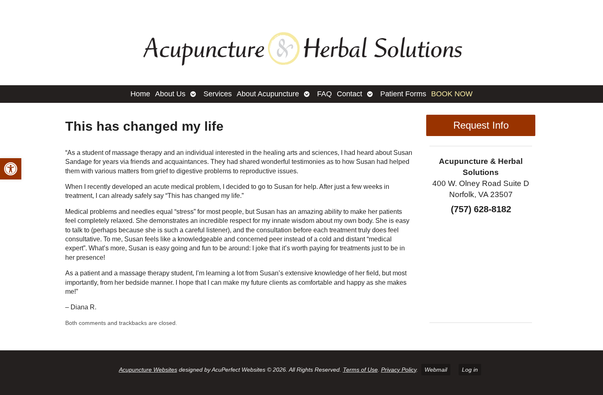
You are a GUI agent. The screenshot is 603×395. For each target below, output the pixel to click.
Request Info (481, 125)
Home (140, 94)
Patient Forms (403, 94)
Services (217, 94)
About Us (170, 94)
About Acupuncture (268, 94)
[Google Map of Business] (481, 265)
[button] (10, 168)
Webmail (436, 369)
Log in (470, 369)
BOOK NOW (452, 94)
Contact (349, 94)
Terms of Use (360, 369)
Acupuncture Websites (148, 369)
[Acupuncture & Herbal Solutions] (301, 42)
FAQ (324, 94)
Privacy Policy (398, 369)
